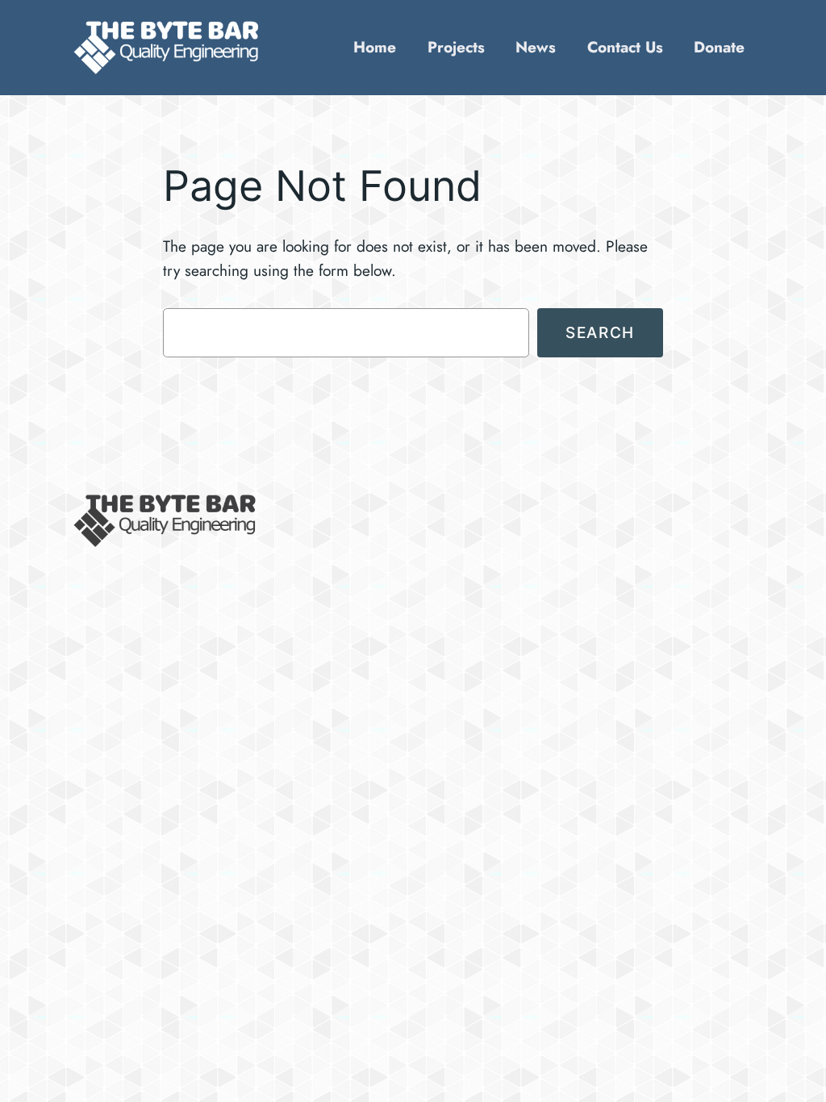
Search (600, 332)
